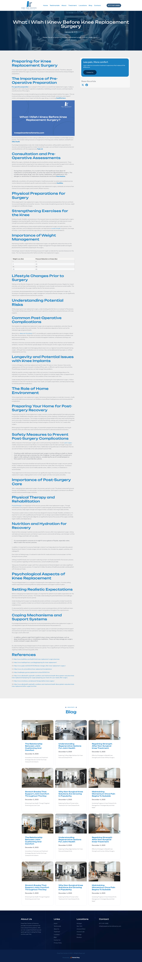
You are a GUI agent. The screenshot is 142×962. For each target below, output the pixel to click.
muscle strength (56, 228)
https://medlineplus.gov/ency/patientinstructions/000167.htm (32, 672)
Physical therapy (16, 505)
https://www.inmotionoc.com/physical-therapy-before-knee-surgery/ (34, 681)
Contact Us (90, 72)
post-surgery (68, 443)
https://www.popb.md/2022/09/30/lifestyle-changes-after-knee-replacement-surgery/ (40, 666)
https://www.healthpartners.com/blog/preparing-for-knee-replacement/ (35, 662)
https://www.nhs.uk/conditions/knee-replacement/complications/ (33, 669)
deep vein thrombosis (26, 333)
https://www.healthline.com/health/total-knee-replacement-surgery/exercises (36, 659)
